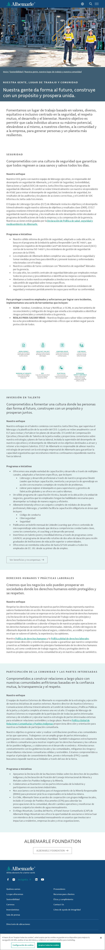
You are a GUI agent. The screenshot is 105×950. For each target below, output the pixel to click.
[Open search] (90, 4)
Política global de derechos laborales (70, 638)
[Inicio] (20, 4)
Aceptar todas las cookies (48, 945)
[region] (52, 942)
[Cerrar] (101, 938)
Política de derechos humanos (30, 638)
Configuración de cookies (23, 945)
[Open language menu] (82, 4)
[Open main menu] (97, 4)
